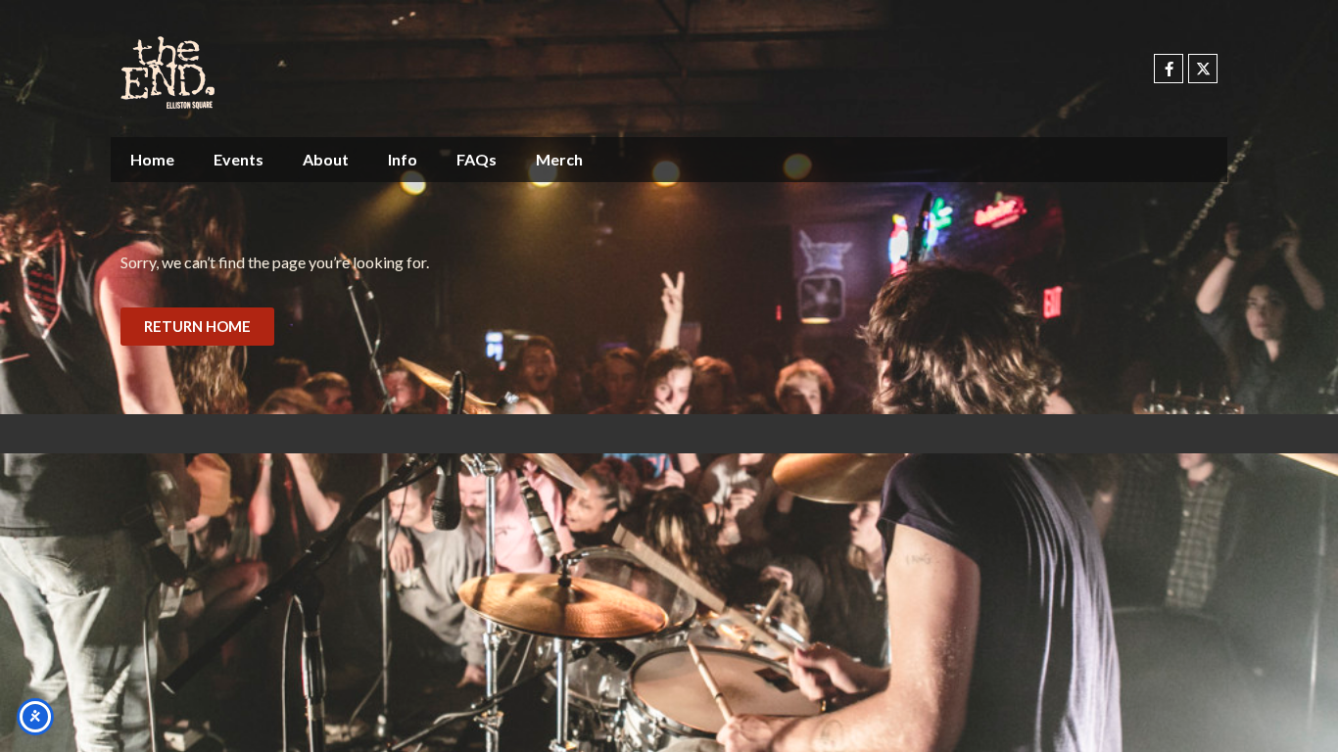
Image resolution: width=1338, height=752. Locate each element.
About (326, 159)
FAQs (476, 159)
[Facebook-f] (1168, 68)
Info (402, 159)
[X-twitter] (1203, 68)
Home (152, 159)
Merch (559, 159)
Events (238, 159)
